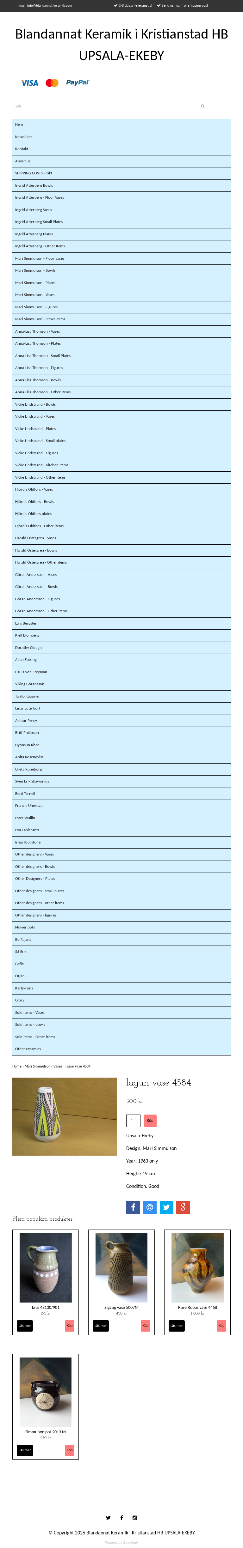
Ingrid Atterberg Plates (34, 234)
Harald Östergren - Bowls (36, 550)
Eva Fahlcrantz (27, 830)
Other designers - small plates (39, 891)
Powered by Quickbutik (121, 1542)
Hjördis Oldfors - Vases (34, 489)
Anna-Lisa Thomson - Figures (39, 368)
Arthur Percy (26, 721)
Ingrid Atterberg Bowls (34, 186)
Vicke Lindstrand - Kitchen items (41, 465)
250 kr (45, 1438)
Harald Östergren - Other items (41, 562)
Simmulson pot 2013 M (45, 1432)
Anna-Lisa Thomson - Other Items (43, 392)
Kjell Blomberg (27, 635)
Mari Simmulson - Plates (35, 283)
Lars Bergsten (26, 623)
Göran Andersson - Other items (41, 611)
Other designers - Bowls (35, 867)
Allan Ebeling (26, 660)
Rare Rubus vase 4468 (197, 1307)
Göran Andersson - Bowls (36, 587)
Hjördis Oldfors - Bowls (34, 502)
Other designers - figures (35, 915)
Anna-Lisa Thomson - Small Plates (43, 356)
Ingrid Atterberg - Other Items (40, 246)
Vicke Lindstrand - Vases (35, 416)
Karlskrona (24, 988)
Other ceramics (28, 1049)
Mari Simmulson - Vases (34, 295)
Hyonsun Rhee (27, 745)
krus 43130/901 (45, 1307)
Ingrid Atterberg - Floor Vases (39, 198)
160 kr (46, 1313)
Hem (19, 125)
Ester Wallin (25, 818)
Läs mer (25, 1326)
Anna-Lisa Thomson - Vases (37, 332)
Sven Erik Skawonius (32, 781)
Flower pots (25, 927)
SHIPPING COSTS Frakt (33, 173)
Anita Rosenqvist (29, 757)
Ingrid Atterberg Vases (33, 210)
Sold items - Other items (35, 1037)
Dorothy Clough (28, 648)
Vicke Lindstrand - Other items (40, 477)
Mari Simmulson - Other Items (40, 319)
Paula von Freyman (31, 672)
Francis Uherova (28, 806)
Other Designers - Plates (35, 879)
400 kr (121, 1313)
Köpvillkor (23, 137)
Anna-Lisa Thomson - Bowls (38, 380)
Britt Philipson (27, 733)
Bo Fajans (23, 940)
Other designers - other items (39, 903)
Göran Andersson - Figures (37, 599)
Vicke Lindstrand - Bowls (35, 404)
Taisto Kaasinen (27, 696)
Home (18, 1066)
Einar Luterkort (27, 708)
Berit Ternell (25, 794)
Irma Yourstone (27, 842)
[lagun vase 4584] (64, 1117)
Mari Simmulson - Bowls (35, 271)
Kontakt (21, 149)
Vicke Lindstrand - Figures (36, 453)
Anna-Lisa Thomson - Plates (38, 344)
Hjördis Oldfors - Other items (39, 526)
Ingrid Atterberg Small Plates (39, 222)
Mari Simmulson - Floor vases (39, 259)
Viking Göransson (29, 684)
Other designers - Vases (34, 854)
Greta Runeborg (28, 769)
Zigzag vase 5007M (121, 1307)
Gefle (19, 964)
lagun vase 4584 (78, 1066)
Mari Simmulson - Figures (36, 307)
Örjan (20, 976)
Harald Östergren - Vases (35, 538)
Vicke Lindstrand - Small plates (40, 441)
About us (22, 161)
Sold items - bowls (30, 1025)
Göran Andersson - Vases (36, 575)
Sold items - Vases (29, 1013)
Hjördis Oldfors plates (33, 514)
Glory (19, 1000)
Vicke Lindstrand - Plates (35, 429)
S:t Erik (21, 952)
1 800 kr (197, 1313)
